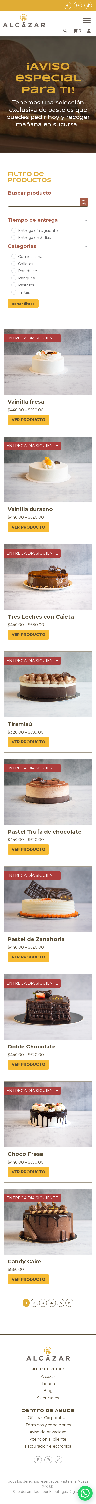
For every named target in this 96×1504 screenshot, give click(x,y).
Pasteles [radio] (26, 285)
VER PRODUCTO (28, 419)
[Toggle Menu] (87, 20)
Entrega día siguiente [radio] (38, 230)
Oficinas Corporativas (48, 1418)
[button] (34, 1303)
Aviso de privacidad (48, 1432)
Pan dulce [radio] (27, 270)
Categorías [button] (22, 246)
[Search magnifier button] (84, 202)
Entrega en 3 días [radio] (34, 237)
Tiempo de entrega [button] (33, 220)
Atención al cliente (48, 1439)
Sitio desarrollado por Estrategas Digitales (48, 1491)
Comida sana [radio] (30, 256)
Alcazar (48, 1376)
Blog (48, 1390)
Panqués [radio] (26, 278)
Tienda (48, 1383)
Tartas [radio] (24, 292)
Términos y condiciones (48, 1425)
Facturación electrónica (48, 1446)
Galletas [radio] (25, 263)
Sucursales (48, 1398)
